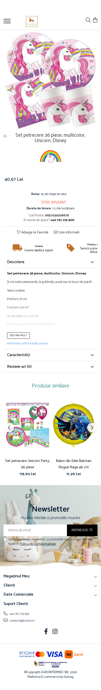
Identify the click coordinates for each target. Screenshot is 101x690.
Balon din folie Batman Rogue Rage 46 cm (73, 464)
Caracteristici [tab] (18, 355)
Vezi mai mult (18, 335)
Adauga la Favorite (34, 232)
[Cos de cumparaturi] (95, 20)
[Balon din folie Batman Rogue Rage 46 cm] (73, 425)
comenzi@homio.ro (22, 620)
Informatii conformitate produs (27, 344)
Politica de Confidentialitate (38, 544)
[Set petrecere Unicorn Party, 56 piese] (27, 425)
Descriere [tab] (15, 262)
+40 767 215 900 (19, 613)
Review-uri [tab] (19, 366)
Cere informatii (68, 232)
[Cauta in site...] (88, 20)
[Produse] (8, 22)
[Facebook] (46, 632)
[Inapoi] (3, 136)
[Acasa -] (31, 21)
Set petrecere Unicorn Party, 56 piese (27, 464)
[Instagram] (55, 632)
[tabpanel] (50, 80)
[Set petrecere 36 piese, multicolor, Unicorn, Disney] (50, 80)
